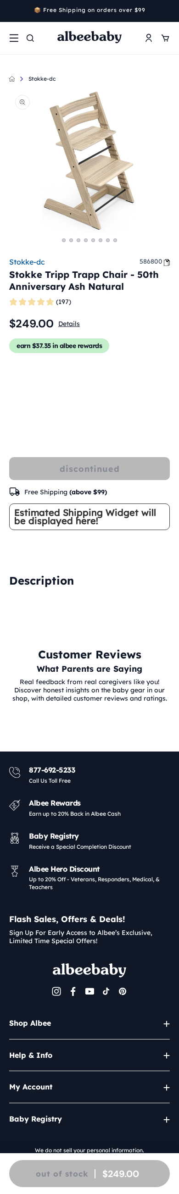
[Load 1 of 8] (63, 240)
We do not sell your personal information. (89, 1150)
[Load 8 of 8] (115, 240)
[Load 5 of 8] (93, 240)
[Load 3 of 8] (78, 240)
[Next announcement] (167, 11)
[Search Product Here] (30, 38)
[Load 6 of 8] (100, 240)
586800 (151, 261)
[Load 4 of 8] (86, 240)
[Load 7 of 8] (108, 240)
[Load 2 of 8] (71, 240)
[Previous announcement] (12, 11)
